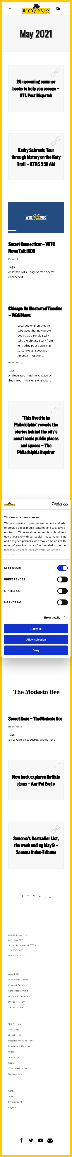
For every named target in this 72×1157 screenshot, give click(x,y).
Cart (10, 1091)
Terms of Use (15, 1007)
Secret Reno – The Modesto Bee (35, 718)
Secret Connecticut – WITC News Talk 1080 (31, 247)
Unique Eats (15, 1074)
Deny (36, 650)
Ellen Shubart (42, 380)
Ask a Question (17, 955)
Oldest (12, 1051)
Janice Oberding (18, 739)
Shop (11, 1096)
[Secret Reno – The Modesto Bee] (36, 691)
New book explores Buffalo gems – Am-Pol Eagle (36, 780)
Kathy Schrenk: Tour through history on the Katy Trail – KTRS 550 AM (36, 157)
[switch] (62, 579)
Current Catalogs (18, 985)
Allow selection (36, 639)
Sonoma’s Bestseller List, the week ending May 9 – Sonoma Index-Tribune (36, 845)
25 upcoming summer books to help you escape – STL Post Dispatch (35, 88)
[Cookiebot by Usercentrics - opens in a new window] (52, 504)
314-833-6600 (15, 950)
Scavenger (14, 1057)
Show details (51, 617)
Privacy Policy (16, 1002)
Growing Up (15, 1035)
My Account (15, 1102)
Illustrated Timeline (19, 1046)
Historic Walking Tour (21, 1040)
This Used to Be (17, 1068)
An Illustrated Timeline (22, 375)
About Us (13, 974)
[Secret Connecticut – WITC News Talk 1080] (36, 217)
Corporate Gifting (18, 990)
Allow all (36, 628)
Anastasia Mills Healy (21, 272)
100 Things (14, 1024)
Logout (12, 1107)
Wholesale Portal (18, 979)
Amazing (13, 1029)
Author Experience (19, 996)
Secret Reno (47, 739)
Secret (40, 272)
